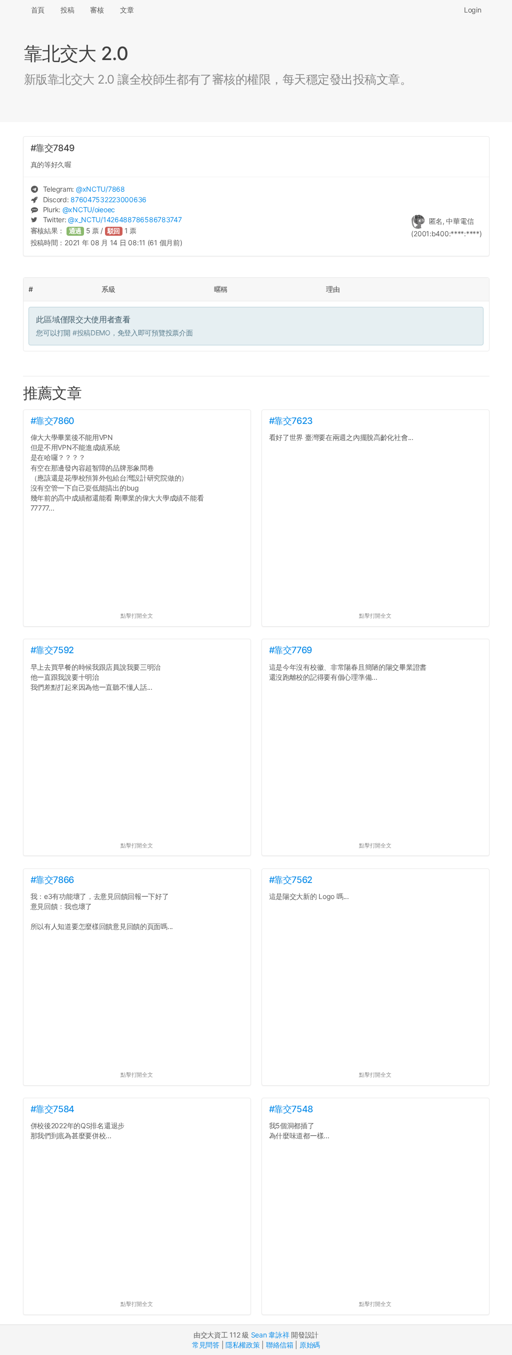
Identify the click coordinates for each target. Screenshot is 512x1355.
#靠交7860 (52, 420)
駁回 (114, 231)
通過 (75, 231)
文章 (127, 10)
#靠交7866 (52, 879)
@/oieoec (88, 209)
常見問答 (206, 1344)
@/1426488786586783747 (125, 219)
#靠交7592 (52, 650)
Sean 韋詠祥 (270, 1334)
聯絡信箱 (280, 1344)
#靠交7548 (291, 1109)
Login (473, 10)
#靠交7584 (52, 1109)
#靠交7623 (291, 420)
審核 (97, 10)
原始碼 (310, 1344)
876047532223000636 (108, 199)
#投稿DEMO (91, 332)
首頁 (37, 10)
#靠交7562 (290, 879)
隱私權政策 (243, 1344)
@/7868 (100, 189)
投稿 (67, 10)
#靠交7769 (290, 650)
